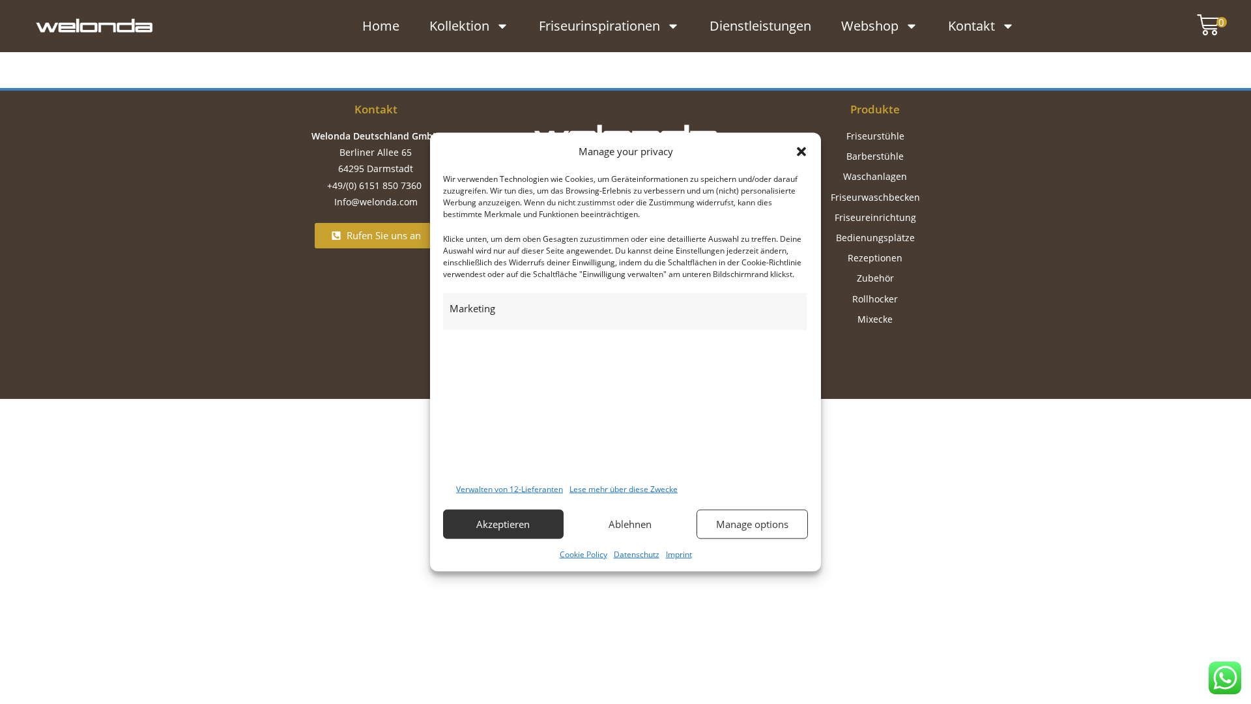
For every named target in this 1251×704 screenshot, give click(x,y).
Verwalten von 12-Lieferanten (509, 489)
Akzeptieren (503, 524)
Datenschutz (636, 553)
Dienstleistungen (760, 26)
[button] (801, 151)
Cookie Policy (583, 553)
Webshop (870, 26)
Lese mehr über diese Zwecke (623, 489)
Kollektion (459, 26)
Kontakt (971, 26)
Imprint (679, 553)
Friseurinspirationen (599, 26)
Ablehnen (630, 524)
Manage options (752, 524)
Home (380, 26)
